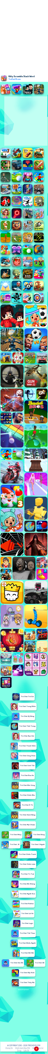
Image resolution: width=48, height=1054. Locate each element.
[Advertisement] (24, 1015)
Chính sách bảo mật (22, 1048)
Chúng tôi (9, 1048)
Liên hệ (26, 1050)
